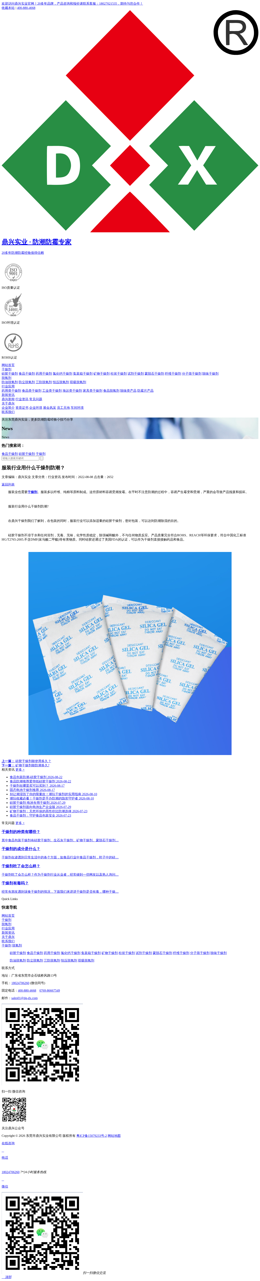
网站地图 (114, 1135)
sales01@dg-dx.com (24, 998)
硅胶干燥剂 (10, 373)
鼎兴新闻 (8, 399)
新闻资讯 (8, 395)
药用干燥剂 (44, 373)
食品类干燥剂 (31, 390)
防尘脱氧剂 (27, 382)
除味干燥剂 (210, 373)
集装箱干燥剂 (83, 373)
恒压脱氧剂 (61, 382)
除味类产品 (128, 390)
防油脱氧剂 (10, 382)
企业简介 (8, 407)
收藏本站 (8, 8)
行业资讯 (21, 399)
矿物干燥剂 (101, 373)
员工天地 (63, 407)
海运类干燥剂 (72, 390)
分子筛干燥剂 (192, 373)
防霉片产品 (145, 390)
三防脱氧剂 (44, 382)
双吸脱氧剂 (78, 382)
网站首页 (8, 365)
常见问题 (35, 399)
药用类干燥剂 (11, 390)
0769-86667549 (49, 990)
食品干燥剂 (27, 373)
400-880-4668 (26, 8)
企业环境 (35, 407)
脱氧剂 (6, 378)
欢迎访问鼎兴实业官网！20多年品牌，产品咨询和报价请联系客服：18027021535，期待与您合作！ (72, 3)
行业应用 (8, 386)
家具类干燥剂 (92, 390)
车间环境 (77, 407)
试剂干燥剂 (136, 373)
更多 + (20, 769)
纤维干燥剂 (173, 373)
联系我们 (8, 412)
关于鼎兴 (8, 403)
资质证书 (21, 407)
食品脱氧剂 (111, 390)
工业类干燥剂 (52, 390)
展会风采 (49, 407)
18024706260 (20, 983)
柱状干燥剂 (118, 373)
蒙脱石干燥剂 (154, 373)
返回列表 (8, 484)
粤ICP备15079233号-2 (91, 1135)
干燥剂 (6, 369)
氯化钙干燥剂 (62, 373)
